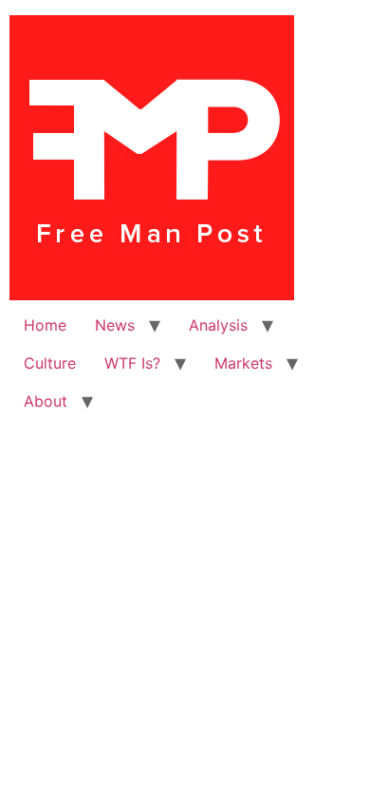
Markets (243, 362)
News (115, 324)
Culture (50, 362)
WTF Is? (132, 362)
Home (45, 324)
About (45, 401)
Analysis (218, 324)
